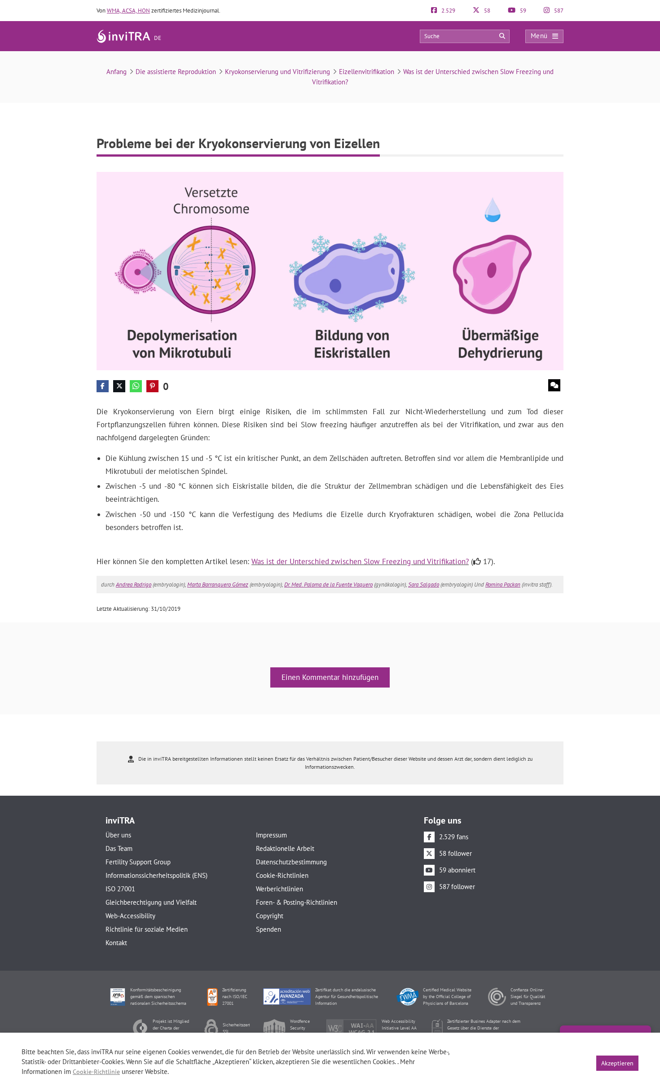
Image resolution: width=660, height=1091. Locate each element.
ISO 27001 (120, 888)
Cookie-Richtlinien (282, 875)
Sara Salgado (423, 584)
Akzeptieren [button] (617, 1063)
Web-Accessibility (130, 915)
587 (558, 10)
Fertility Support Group (138, 862)
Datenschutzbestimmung (291, 862)
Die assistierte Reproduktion (176, 71)
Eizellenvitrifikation (366, 71)
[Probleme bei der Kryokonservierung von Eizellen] (330, 270)
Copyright (269, 915)
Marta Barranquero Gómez (217, 584)
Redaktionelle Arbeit (285, 848)
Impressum (271, 835)
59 (522, 10)
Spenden (268, 929)
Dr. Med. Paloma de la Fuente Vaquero (328, 584)
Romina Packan (502, 584)
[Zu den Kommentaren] (554, 385)
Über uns (118, 835)
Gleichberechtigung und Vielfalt (151, 902)
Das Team (119, 848)
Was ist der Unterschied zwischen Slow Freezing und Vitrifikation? (360, 561)
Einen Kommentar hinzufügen (330, 677)
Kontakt (116, 942)
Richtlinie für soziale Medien (147, 929)
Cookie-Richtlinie (96, 1072)
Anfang (116, 71)
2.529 (447, 10)
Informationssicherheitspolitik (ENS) (156, 875)
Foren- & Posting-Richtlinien (296, 902)
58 (486, 10)
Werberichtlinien (279, 888)
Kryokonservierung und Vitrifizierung (277, 71)
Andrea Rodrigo (133, 584)
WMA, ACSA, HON (128, 10)
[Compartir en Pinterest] (152, 386)
